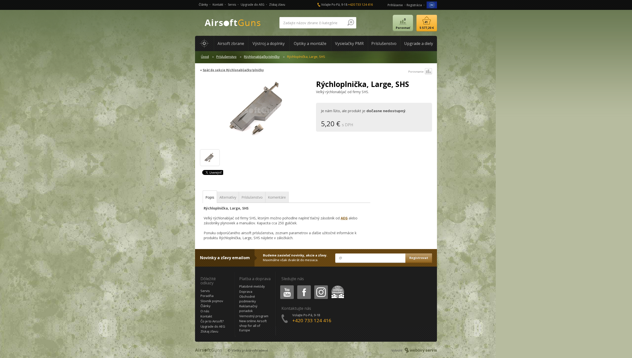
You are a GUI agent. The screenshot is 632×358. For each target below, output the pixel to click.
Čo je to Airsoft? (212, 321)
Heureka (336, 286)
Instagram (320, 286)
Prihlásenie (395, 5)
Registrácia (414, 5)
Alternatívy (227, 197)
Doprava (245, 291)
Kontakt (218, 4)
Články (203, 4)
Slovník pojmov (211, 301)
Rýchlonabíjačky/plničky (262, 56)
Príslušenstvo (226, 56)
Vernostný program (253, 316)
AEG (344, 218)
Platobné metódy (252, 286)
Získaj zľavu (277, 4)
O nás (204, 311)
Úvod (205, 56)
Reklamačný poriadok (248, 308)
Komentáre (277, 197)
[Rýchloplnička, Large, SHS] (256, 112)
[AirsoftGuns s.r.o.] (233, 23)
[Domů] (204, 43)
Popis (209, 197)
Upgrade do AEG (252, 4)
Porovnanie (416, 71)
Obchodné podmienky (247, 298)
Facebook (303, 286)
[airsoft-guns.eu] (432, 4)
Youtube (286, 286)
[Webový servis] (421, 350)
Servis (232, 4)
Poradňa (207, 296)
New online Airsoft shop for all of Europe (253, 325)
